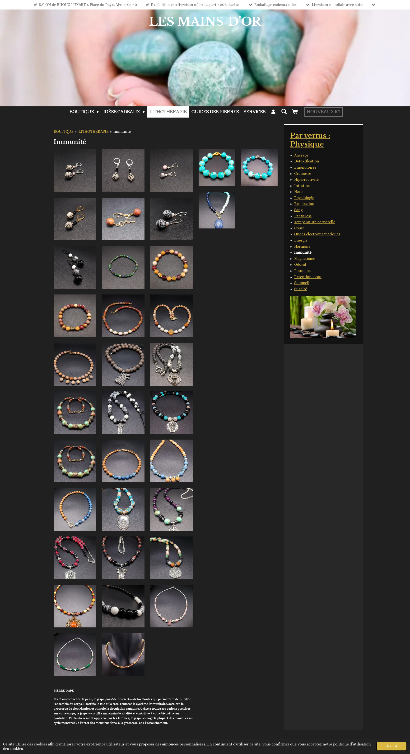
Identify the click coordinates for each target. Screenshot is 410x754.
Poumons (302, 270)
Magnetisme (304, 258)
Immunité (122, 131)
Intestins (302, 185)
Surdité (300, 289)
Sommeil (301, 282)
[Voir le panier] (294, 112)
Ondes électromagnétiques (317, 234)
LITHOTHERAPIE (94, 131)
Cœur (299, 228)
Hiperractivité (306, 179)
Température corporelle (314, 222)
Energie (301, 240)
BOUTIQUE (64, 131)
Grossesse (302, 173)
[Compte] (273, 112)
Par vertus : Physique (310, 139)
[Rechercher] (284, 111)
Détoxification (306, 161)
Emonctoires (305, 167)
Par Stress (303, 216)
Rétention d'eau (307, 277)
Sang (298, 210)
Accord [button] (391, 746)
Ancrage (301, 155)
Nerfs (298, 191)
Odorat (300, 264)
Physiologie (304, 197)
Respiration (304, 203)
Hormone (302, 246)
